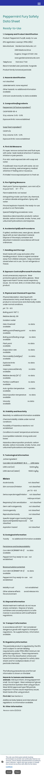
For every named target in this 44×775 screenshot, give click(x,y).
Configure (9, 767)
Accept (9, 772)
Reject (17, 772)
